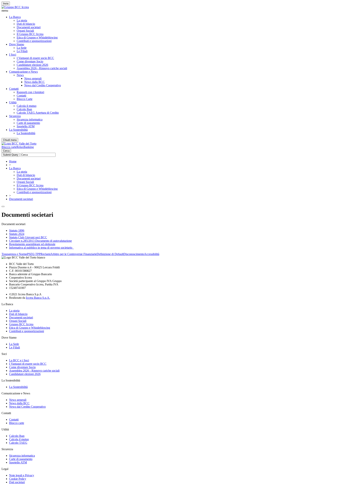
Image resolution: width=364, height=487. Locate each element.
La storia (22, 20)
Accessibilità (151, 254)
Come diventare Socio (30, 61)
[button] (182, 10)
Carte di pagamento (28, 123)
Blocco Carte (24, 99)
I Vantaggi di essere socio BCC (35, 58)
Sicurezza (15, 116)
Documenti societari (29, 27)
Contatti (14, 88)
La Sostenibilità (18, 129)
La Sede (22, 47)
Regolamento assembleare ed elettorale (32, 244)
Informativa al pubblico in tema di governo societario (41, 247)
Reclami (45, 254)
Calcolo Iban (24, 109)
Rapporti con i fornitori (30, 92)
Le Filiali (22, 51)
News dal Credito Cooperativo (42, 85)
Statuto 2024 (16, 234)
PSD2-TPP (34, 254)
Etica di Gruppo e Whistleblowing (37, 37)
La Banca (15, 17)
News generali (33, 78)
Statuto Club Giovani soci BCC (28, 237)
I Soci (12, 54)
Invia (5, 3)
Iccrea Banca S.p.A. (38, 297)
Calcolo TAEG (18, 442)
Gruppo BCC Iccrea (21, 324)
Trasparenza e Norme (14, 254)
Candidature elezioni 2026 (32, 64)
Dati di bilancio (26, 23)
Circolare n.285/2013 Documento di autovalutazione (40, 240)
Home (12, 161)
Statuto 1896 (16, 230)
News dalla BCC (34, 82)
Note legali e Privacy (21, 475)
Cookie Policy (17, 478)
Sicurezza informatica (29, 119)
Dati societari (17, 482)
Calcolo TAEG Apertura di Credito (38, 112)
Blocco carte (9, 147)
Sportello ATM (26, 126)
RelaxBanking (25, 147)
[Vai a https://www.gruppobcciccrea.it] (15, 7)
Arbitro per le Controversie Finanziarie (73, 254)
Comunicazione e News (23, 71)
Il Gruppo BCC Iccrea (30, 34)
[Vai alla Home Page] (19, 143)
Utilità (12, 102)
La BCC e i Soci (19, 360)
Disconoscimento (133, 254)
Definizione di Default (110, 254)
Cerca (6, 150)
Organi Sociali (25, 30)
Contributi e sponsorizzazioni (34, 41)
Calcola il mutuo (26, 105)
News (20, 75)
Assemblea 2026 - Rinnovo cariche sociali (42, 68)
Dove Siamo (16, 44)
